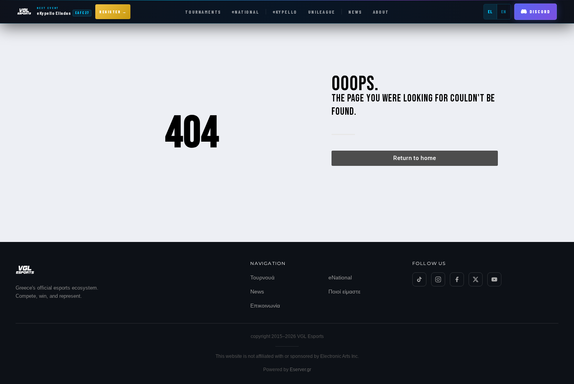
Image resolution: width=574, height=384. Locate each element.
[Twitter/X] (476, 279)
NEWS (355, 11)
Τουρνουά (262, 277)
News (257, 291)
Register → (113, 11)
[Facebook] (457, 279)
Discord (539, 11)
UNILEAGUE (321, 11)
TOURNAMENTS (203, 11)
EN (504, 11)
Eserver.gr (300, 369)
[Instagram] (438, 279)
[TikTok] (419, 279)
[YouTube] (494, 279)
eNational (340, 277)
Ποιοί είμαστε (344, 291)
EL (490, 11)
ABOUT (381, 11)
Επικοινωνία (265, 305)
